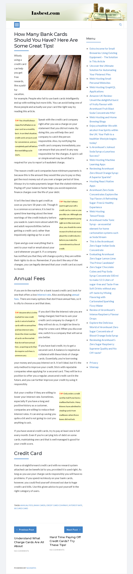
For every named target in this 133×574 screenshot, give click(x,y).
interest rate (44, 294)
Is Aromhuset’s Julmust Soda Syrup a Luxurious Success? (102, 151)
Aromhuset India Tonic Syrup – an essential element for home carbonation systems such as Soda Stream (104, 228)
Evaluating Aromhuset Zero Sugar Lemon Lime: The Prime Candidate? (103, 258)
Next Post (72, 529)
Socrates (31, 568)
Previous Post (26, 529)
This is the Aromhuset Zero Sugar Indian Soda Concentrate (102, 245)
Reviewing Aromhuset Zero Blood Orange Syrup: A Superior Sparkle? (104, 173)
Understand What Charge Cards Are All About (29, 542)
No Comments (21, 551)
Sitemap (94, 366)
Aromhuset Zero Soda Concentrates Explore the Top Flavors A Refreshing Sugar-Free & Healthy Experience (104, 198)
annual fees (26, 505)
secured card (21, 508)
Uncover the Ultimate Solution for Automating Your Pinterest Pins (103, 70)
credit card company (57, 505)
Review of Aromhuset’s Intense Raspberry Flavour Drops (104, 314)
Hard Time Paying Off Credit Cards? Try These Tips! (65, 541)
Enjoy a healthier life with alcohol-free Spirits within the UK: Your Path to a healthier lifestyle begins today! (104, 134)
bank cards (39, 505)
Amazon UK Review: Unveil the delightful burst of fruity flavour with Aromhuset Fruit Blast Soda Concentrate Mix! (104, 104)
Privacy (94, 362)
